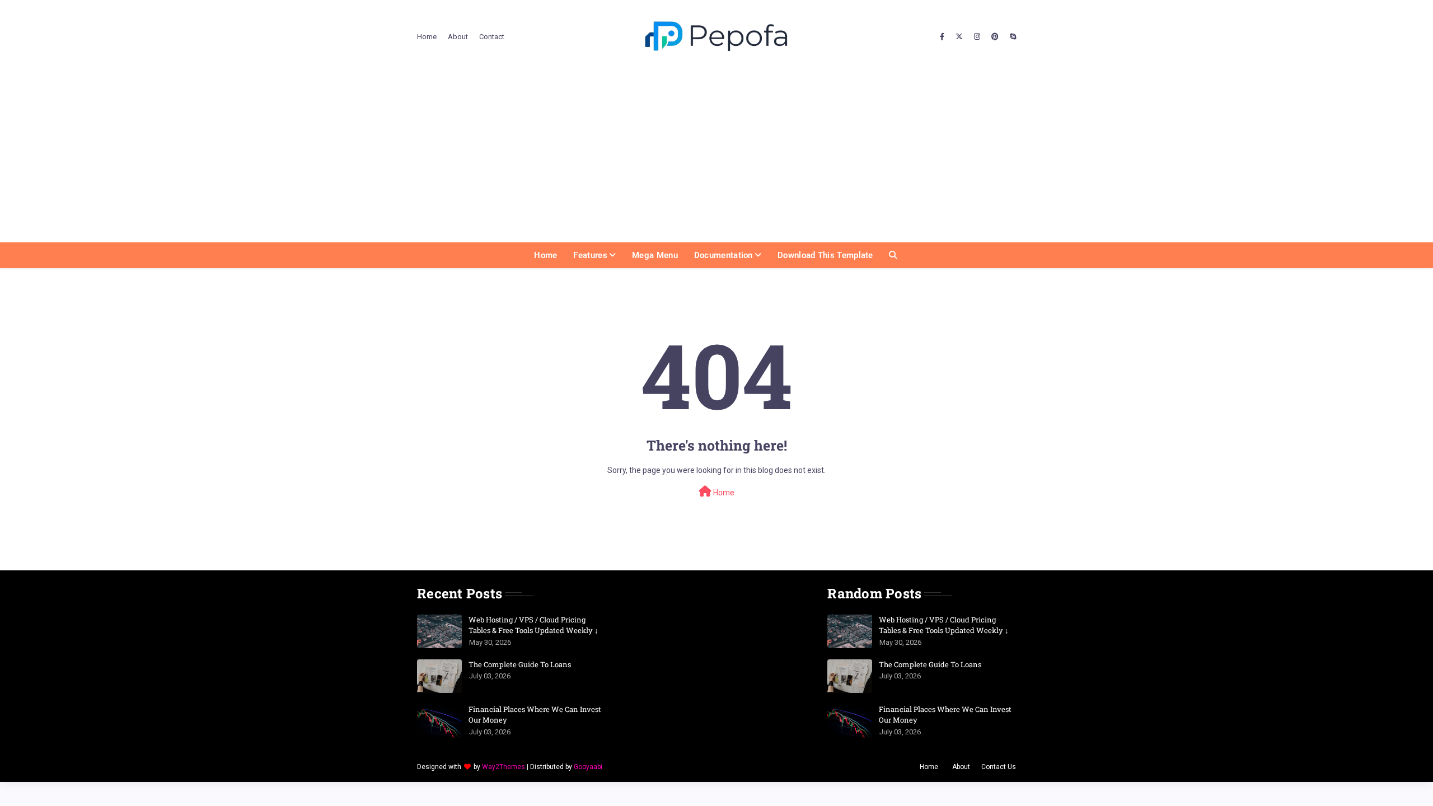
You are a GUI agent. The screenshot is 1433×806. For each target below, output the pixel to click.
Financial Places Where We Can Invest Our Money (535, 714)
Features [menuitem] (590, 255)
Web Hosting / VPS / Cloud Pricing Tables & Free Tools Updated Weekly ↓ (533, 625)
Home (427, 36)
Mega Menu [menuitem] (655, 255)
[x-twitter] (959, 36)
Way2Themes (503, 767)
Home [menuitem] (545, 255)
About (458, 36)
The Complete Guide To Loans (520, 664)
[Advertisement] (716, 158)
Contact (491, 36)
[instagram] (977, 36)
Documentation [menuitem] (723, 255)
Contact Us (998, 767)
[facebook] (942, 36)
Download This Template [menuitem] (825, 255)
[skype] (1011, 36)
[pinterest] (995, 36)
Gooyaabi (588, 767)
